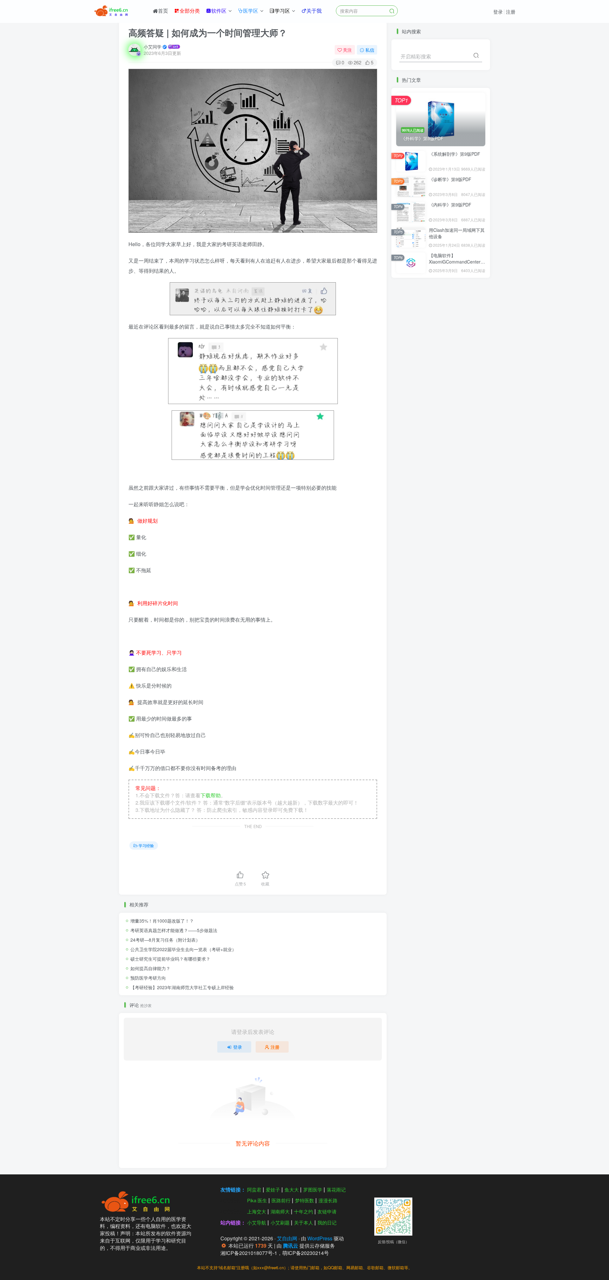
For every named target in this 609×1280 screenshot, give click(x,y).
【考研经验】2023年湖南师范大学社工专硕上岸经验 (182, 987)
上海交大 (256, 1211)
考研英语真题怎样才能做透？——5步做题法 (173, 930)
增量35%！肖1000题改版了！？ (162, 921)
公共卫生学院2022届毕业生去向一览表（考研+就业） (183, 949)
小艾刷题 (280, 1222)
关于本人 (303, 1222)
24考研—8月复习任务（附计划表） (165, 940)
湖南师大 (280, 1211)
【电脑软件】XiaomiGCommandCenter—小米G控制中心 (457, 261)
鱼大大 (292, 1189)
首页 (163, 10)
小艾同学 (152, 46)
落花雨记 (336, 1189)
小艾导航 (256, 1222)
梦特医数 (304, 1200)
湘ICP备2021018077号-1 (248, 1253)
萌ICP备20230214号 (305, 1253)
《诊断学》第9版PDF (450, 179)
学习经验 (146, 845)
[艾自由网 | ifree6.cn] (138, 1201)
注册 (510, 11)
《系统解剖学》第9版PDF (454, 154)
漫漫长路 (327, 1200)
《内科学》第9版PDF (450, 204)
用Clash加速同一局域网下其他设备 (457, 233)
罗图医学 (312, 1189)
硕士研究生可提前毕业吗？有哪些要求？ (170, 959)
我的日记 (327, 1222)
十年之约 (303, 1211)
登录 (498, 11)
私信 (369, 50)
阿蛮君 (254, 1189)
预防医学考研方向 (148, 978)
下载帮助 (210, 795)
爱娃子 (273, 1189)
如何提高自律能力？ (150, 968)
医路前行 (281, 1200)
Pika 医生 (257, 1200)
